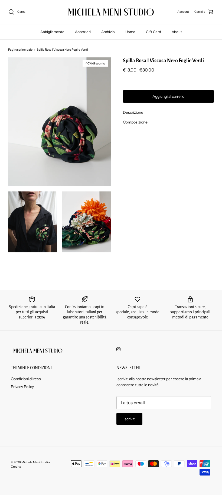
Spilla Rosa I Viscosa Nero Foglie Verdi (62, 50)
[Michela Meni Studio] (111, 12)
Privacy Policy (22, 386)
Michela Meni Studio (35, 462)
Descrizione (133, 112)
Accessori (83, 32)
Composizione (135, 122)
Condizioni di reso (26, 378)
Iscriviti (129, 418)
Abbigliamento (52, 32)
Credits (16, 466)
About (177, 32)
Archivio (108, 32)
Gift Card (153, 32)
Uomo (130, 32)
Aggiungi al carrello (168, 96)
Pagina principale (20, 50)
